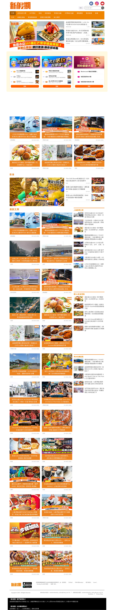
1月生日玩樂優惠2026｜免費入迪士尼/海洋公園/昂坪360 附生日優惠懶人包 (94, 266)
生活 (12, 17)
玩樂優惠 (68, 43)
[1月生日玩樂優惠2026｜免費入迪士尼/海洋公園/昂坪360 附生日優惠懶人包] (78, 265)
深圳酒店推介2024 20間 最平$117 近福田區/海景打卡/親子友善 (94, 252)
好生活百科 (13, 292)
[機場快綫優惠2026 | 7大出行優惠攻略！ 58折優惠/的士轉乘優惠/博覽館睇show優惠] (78, 236)
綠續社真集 (21, 17)
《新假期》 (64, 582)
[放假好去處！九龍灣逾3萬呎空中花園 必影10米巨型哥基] (78, 383)
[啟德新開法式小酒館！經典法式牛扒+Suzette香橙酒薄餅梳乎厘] (78, 306)
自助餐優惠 (26, 608)
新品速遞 (89, 13)
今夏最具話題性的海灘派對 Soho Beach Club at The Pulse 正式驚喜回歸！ (94, 376)
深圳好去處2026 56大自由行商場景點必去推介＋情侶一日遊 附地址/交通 (94, 215)
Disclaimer (90, 594)
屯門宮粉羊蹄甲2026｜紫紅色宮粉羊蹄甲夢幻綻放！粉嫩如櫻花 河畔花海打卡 (94, 390)
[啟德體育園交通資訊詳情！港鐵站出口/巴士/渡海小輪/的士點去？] (78, 368)
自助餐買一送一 (15, 608)
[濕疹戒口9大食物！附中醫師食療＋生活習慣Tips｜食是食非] (78, 229)
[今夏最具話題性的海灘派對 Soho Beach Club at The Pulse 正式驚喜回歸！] (78, 376)
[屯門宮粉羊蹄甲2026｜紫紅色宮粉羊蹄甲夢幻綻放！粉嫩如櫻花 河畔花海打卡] (78, 390)
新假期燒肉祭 (32, 17)
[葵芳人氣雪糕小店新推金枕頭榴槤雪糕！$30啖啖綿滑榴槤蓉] (78, 313)
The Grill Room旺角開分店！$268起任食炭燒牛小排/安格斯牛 (94, 321)
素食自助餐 (35, 608)
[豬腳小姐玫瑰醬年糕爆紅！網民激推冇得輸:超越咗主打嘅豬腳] (78, 328)
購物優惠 (80, 13)
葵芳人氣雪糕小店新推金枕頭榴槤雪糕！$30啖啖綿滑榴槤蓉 (94, 313)
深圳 (11, 264)
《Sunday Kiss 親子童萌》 (42, 584)
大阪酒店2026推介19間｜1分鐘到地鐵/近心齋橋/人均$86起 (94, 258)
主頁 (12, 13)
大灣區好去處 (69, 13)
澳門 (11, 489)
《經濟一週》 (53, 584)
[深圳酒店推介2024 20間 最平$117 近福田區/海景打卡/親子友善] (78, 251)
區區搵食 (48, 13)
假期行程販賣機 (45, 17)
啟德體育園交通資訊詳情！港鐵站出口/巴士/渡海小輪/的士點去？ (94, 369)
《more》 (95, 582)
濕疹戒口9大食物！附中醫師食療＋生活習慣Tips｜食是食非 (94, 230)
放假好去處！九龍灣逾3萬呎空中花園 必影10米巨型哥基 (94, 383)
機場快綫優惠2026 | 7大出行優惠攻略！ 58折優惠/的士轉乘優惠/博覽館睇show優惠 (94, 237)
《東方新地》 (88, 582)
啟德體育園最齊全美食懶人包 (19, 601)
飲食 (40, 13)
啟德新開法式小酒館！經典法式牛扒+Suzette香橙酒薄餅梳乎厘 (94, 306)
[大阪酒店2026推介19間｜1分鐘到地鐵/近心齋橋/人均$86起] (78, 259)
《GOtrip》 (70, 582)
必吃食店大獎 (21, 13)
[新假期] (33, 5)
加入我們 (57, 17)
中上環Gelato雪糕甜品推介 (56, 601)
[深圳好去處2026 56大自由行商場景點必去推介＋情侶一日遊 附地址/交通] (78, 214)
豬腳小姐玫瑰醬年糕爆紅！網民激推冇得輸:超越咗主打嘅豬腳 (94, 328)
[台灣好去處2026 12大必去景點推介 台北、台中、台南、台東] (78, 244)
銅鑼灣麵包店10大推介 (38, 601)
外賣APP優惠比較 (72, 601)
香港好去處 (57, 13)
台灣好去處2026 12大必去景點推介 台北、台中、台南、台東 (94, 244)
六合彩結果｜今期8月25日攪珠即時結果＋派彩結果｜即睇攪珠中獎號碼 (94, 222)
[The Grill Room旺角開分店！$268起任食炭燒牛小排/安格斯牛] (78, 320)
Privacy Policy (99, 594)
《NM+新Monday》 (79, 582)
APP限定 (33, 13)
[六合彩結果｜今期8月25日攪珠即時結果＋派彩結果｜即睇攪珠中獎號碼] (78, 222)
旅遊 (96, 13)
